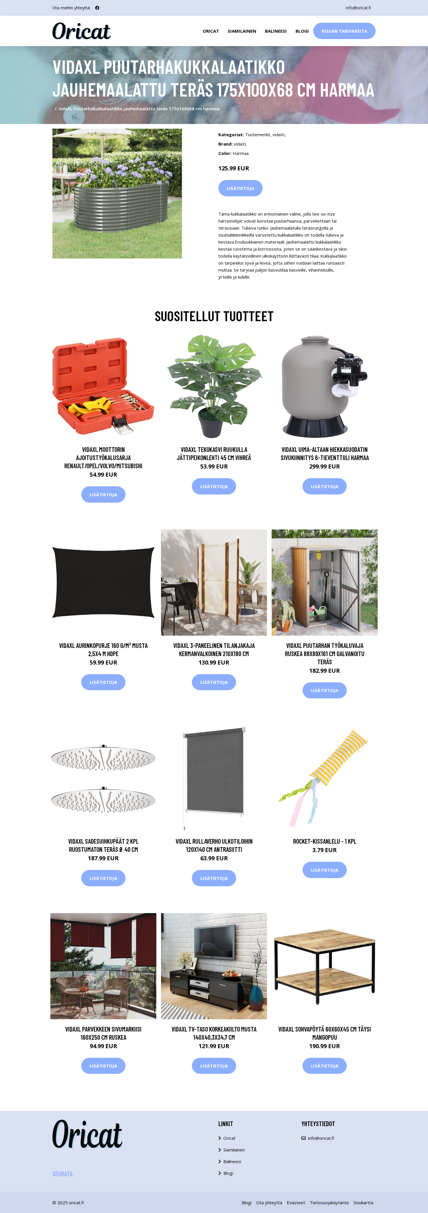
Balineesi (276, 31)
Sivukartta (363, 1202)
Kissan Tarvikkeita (344, 31)
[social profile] (97, 7)
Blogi (302, 31)
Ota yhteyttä (269, 1202)
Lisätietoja (240, 188)
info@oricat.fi (358, 8)
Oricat (211, 31)
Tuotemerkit (257, 134)
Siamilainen (242, 31)
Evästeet (296, 1202)
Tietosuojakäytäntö (329, 1202)
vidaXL (279, 134)
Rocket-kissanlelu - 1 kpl (324, 841)
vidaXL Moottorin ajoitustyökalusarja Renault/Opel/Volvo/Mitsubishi (103, 457)
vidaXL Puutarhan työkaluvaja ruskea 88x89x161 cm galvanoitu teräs (325, 653)
